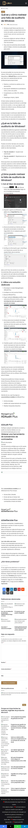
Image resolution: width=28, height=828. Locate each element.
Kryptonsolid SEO (18, 822)
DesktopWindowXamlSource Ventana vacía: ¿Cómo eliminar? (21, 628)
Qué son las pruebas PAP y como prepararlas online (18, 781)
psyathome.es (17, 817)
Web (2, 675)
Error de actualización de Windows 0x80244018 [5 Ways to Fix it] (7, 614)
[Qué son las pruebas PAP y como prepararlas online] (5, 783)
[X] (7, 589)
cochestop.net (10, 817)
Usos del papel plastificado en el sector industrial (18, 767)
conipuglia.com (22, 812)
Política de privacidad (10, 802)
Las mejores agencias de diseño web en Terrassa (17, 750)
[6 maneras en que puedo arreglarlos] (21, 606)
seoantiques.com (6, 812)
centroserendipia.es (21, 807)
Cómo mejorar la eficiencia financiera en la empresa (18, 789)
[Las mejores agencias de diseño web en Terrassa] (5, 752)
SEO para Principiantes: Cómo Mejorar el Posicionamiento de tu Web (18, 759)
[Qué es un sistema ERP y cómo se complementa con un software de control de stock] (5, 742)
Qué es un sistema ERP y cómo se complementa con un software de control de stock (18, 739)
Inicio (3, 8)
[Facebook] (4, 589)
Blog (7, 8)
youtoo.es (7, 809)
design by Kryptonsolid (18, 819)
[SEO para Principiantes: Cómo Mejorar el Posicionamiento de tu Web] (5, 761)
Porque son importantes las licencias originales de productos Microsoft (12, 710)
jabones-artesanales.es (17, 814)
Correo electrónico (6, 669)
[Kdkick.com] (7, 3)
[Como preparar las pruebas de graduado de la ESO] (5, 719)
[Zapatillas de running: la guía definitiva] (5, 776)
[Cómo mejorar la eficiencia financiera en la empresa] (5, 791)
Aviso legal (17, 802)
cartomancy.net (14, 812)
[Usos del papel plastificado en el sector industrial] (5, 769)
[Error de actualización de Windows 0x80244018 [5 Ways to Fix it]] (7, 606)
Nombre (3, 662)
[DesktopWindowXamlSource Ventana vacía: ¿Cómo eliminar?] (21, 622)
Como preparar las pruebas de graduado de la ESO (18, 717)
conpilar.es (13, 809)
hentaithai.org (8, 814)
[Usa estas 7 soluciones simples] (7, 622)
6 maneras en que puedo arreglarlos (20, 612)
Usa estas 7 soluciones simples (6, 627)
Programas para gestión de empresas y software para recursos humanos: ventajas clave (18, 727)
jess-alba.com (19, 809)
